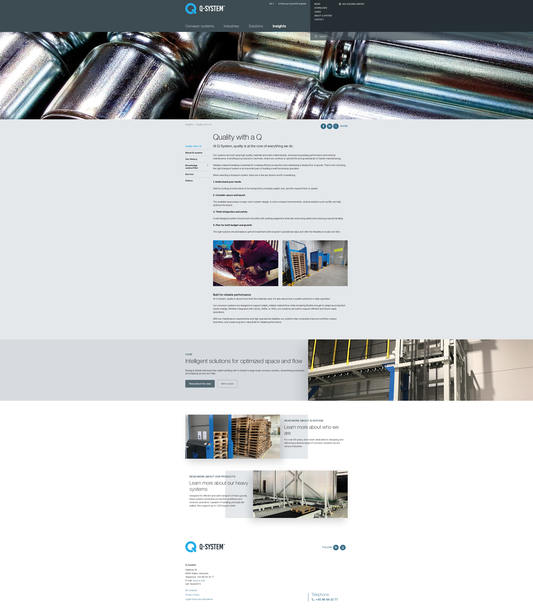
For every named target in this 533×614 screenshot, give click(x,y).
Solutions (256, 26)
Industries (231, 26)
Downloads (320, 7)
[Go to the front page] (206, 8)
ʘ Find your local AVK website (292, 3)
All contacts (191, 590)
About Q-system (323, 15)
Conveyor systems (199, 26)
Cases (317, 11)
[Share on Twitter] (336, 126)
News (317, 3)
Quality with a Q (204, 124)
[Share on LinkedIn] (329, 126)
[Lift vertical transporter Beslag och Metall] (420, 370)
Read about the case (200, 383)
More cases (227, 383)
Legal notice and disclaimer (199, 599)
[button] (197, 166)
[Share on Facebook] (323, 126)
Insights (279, 26)
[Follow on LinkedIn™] (336, 547)
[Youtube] (343, 547)
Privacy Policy (192, 594)
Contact (319, 19)
